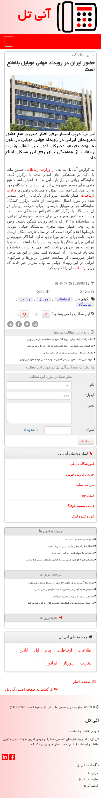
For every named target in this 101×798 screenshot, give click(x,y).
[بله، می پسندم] (46, 314)
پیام (48, 650)
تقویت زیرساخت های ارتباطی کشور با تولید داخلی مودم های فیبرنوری (56, 359)
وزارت (46, 170)
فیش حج (88, 495)
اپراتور (52, 663)
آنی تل (34, 14)
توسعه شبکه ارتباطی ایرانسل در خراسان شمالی (68, 352)
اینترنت (86, 663)
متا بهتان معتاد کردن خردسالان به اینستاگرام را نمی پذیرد (64, 589)
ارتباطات (33, 170)
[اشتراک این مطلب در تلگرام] (35, 324)
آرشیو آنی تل (90, 785)
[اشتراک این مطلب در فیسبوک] (18, 324)
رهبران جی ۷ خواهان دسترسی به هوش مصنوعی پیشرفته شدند (60, 559)
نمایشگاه (85, 304)
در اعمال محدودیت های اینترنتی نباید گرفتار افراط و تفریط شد (60, 346)
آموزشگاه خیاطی (82, 464)
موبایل (43, 299)
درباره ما (93, 773)
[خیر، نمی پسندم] (24, 314)
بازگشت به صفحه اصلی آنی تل (29, 689)
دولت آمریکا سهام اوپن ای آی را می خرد (73, 553)
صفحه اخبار (82, 682)
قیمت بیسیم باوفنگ (80, 506)
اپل (36, 650)
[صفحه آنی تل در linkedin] (5, 759)
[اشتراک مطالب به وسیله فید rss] (10, 324)
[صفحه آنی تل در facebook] (12, 759)
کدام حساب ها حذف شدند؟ (80, 539)
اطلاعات (85, 650)
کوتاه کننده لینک (83, 516)
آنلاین (23, 650)
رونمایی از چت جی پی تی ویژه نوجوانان (73, 596)
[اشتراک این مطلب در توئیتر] (27, 324)
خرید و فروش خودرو (80, 474)
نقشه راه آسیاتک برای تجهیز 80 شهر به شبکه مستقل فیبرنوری (60, 339)
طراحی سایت (84, 485)
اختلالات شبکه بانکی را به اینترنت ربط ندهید (71, 546)
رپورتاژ (69, 663)
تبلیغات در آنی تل (88, 779)
